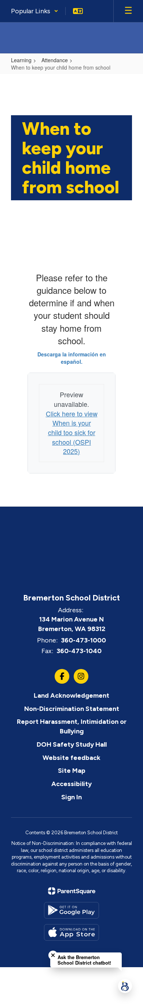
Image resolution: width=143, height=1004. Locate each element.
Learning (21, 60)
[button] (35, 11)
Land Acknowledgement (71, 695)
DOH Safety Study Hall (72, 744)
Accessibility (71, 784)
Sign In (71, 797)
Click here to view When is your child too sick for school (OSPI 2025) (72, 432)
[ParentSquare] (71, 890)
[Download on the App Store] (71, 932)
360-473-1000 (83, 640)
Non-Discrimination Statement (71, 709)
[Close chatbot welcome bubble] (53, 955)
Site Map (71, 771)
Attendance (54, 60)
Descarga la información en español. (71, 357)
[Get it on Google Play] (71, 910)
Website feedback (71, 758)
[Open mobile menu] (128, 11)
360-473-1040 (79, 651)
